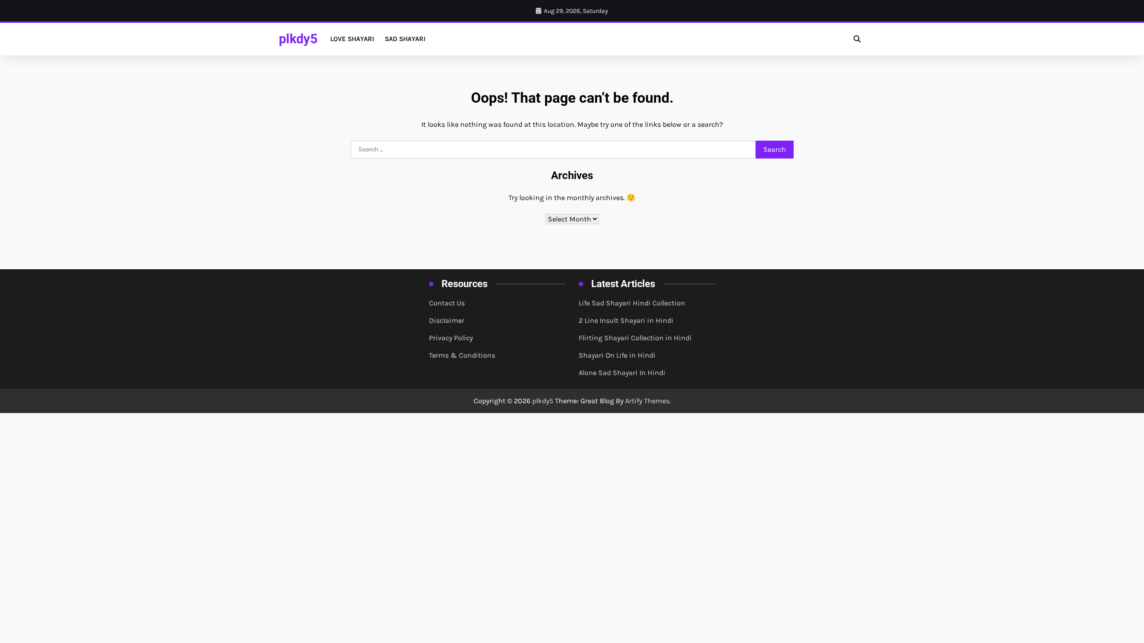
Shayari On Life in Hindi (617, 355)
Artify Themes (647, 401)
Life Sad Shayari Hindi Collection (632, 303)
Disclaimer (446, 320)
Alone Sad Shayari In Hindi (622, 372)
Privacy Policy (451, 338)
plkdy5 (298, 38)
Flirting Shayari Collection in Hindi (635, 338)
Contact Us (447, 303)
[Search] (857, 39)
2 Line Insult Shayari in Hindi (626, 320)
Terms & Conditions (462, 355)
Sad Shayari (405, 39)
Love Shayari (352, 39)
